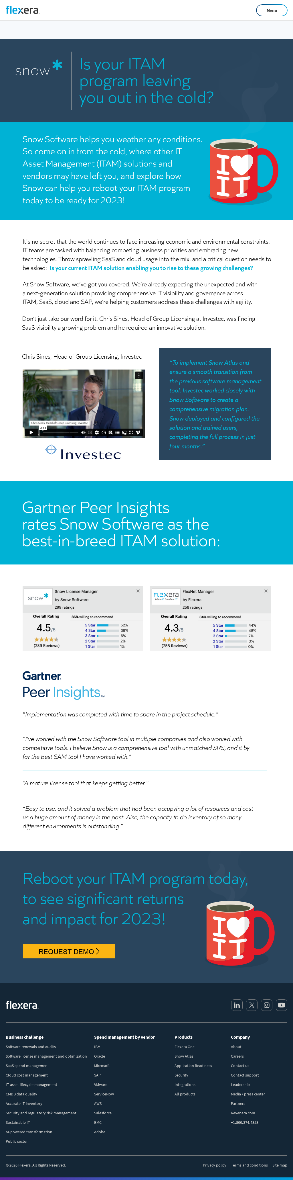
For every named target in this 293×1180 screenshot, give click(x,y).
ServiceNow (104, 1094)
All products (185, 1094)
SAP (97, 1075)
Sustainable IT (18, 1122)
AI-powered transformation (29, 1131)
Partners (238, 1103)
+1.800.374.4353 (244, 1122)
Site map (279, 1165)
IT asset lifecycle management (31, 1084)
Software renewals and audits (31, 1046)
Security (181, 1075)
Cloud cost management (27, 1075)
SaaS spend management (27, 1065)
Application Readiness (193, 1065)
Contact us (240, 1065)
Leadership (240, 1084)
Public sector (17, 1141)
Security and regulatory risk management (41, 1112)
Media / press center (248, 1094)
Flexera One (185, 1046)
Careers (237, 1056)
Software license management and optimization (46, 1056)
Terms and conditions (249, 1165)
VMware (100, 1084)
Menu (272, 10)
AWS (98, 1103)
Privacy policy (214, 1165)
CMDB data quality (21, 1094)
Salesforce (103, 1112)
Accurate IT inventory (24, 1103)
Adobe (99, 1131)
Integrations (185, 1084)
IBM (97, 1046)
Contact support (245, 1075)
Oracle (99, 1056)
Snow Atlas (184, 1056)
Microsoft (102, 1065)
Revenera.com (243, 1112)
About (236, 1046)
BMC (98, 1122)
